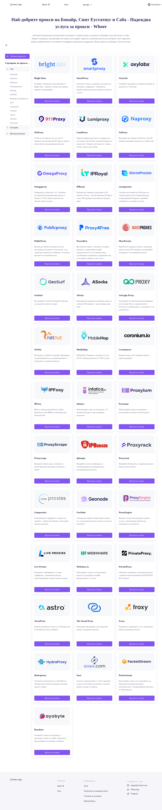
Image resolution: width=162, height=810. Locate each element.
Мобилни (13, 82)
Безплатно (14, 123)
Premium (13, 111)
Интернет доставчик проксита (21, 99)
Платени (13, 119)
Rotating (13, 91)
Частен (12, 115)
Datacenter (14, 74)
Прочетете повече (52, 101)
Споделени (14, 107)
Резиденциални (16, 86)
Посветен (13, 78)
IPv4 (12, 103)
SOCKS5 (13, 95)
